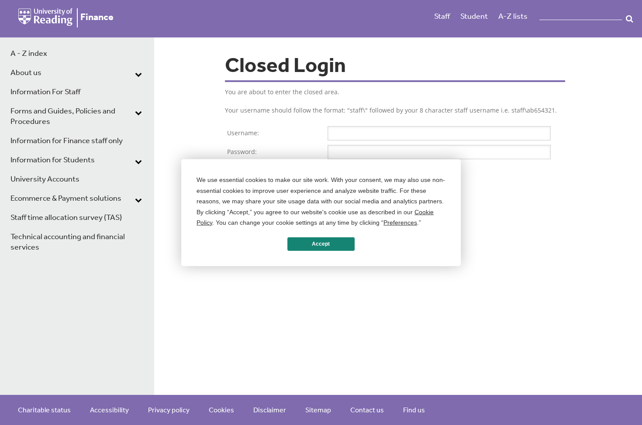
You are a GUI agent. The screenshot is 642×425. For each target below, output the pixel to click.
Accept (321, 244)
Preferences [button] (400, 222)
